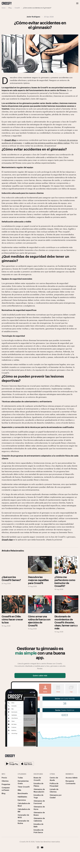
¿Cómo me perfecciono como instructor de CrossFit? (64, 581)
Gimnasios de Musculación (39, 790)
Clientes (5, 781)
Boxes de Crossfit (37, 779)
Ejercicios (22, 800)
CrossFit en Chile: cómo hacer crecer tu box (12, 619)
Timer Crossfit (24, 787)
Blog (10, 8)
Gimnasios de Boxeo (39, 813)
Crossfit (17, 8)
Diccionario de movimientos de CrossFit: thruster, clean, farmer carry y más (66, 622)
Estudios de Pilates (38, 784)
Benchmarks (23, 793)
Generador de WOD (23, 816)
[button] (77, 3)
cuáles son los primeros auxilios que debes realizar (47, 143)
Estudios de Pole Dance (38, 831)
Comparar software (6, 789)
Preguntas (6, 784)
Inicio (3, 8)
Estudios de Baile (38, 825)
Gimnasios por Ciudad (56, 796)
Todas (20, 778)
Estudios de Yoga (38, 796)
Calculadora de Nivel (24, 804)
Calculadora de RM (24, 810)
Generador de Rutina (23, 822)
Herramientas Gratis (23, 782)
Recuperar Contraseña (70, 782)
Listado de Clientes (54, 790)
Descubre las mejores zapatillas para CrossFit (38, 579)
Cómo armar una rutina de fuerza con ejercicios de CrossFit (39, 621)
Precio (4, 778)
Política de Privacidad (54, 784)
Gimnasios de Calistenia (39, 819)
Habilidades (22, 797)
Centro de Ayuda (54, 779)
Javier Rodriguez (33, 17)
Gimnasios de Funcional (39, 802)
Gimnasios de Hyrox (39, 808)
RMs (19, 790)
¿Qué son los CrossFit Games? (11, 578)
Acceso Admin (72, 778)
